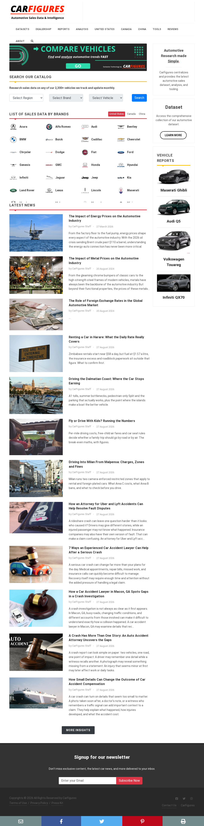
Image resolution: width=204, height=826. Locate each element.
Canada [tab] (131, 114)
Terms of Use (18, 803)
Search (139, 98)
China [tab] (142, 114)
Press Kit (57, 803)
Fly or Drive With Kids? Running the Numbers (102, 421)
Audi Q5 (174, 221)
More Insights (78, 730)
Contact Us (169, 805)
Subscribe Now (129, 780)
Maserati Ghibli (174, 190)
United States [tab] (116, 114)
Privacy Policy (39, 803)
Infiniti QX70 (174, 297)
